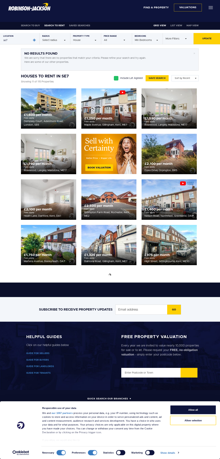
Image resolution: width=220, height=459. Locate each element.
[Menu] (211, 7)
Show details (167, 452)
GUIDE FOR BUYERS (37, 360)
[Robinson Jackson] (29, 7)
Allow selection (193, 420)
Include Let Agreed (131, 78)
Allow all (193, 409)
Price (110, 36)
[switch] (92, 452)
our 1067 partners (62, 413)
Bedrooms (140, 36)
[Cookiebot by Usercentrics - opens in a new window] (21, 452)
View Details (48, 107)
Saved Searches (79, 25)
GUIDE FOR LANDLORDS (40, 366)
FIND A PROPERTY (156, 7)
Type (81, 36)
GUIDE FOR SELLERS (37, 353)
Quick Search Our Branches (107, 399)
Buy (30, 25)
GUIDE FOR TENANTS (38, 373)
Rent (54, 25)
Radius (46, 36)
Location (8, 36)
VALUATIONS (187, 7)
